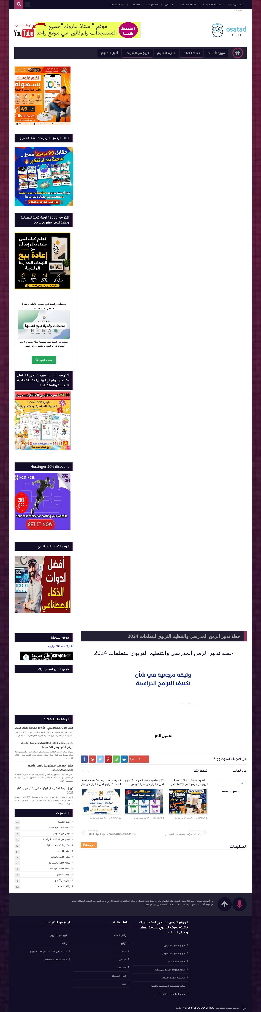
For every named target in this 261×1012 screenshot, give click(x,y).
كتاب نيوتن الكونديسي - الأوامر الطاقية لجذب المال (44, 728)
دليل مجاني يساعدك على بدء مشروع (48, 951)
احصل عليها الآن (44, 360)
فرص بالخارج (63, 874)
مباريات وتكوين (62, 880)
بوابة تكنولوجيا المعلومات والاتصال (167, 986)
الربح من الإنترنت (137, 53)
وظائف (64, 943)
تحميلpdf (164, 735)
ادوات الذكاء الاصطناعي (55, 959)
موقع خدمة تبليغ (176, 961)
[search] (18, 4)
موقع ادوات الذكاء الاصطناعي (170, 994)
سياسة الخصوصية (212, 4)
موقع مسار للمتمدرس (173, 953)
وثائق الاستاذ (119, 935)
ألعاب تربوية (152, 4)
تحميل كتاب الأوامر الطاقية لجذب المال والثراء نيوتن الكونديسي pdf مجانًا (47, 745)
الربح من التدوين (61, 833)
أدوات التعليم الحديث (59, 827)
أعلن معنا (239, 10)
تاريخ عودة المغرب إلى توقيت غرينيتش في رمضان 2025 (45, 790)
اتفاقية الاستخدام (188, 4)
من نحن (169, 4)
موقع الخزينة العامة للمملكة (170, 969)
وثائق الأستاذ (64, 886)
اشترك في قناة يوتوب (60, 646)
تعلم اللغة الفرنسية (60, 868)
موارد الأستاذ (216, 53)
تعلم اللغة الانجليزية (59, 863)
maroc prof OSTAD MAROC (198, 1008)
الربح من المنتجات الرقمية (56, 839)
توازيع (123, 943)
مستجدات (121, 967)
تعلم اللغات (192, 53)
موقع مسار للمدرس (174, 945)
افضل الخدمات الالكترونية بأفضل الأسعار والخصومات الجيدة (50, 768)
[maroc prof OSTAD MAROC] (229, 37)
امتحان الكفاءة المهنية (58, 845)
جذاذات (122, 951)
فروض (122, 959)
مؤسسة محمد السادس (173, 978)
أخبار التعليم (109, 53)
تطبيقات (135, 4)
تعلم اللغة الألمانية (60, 857)
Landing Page (117, 4)
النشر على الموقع (235, 4)
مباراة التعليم (166, 53)
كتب (123, 984)
